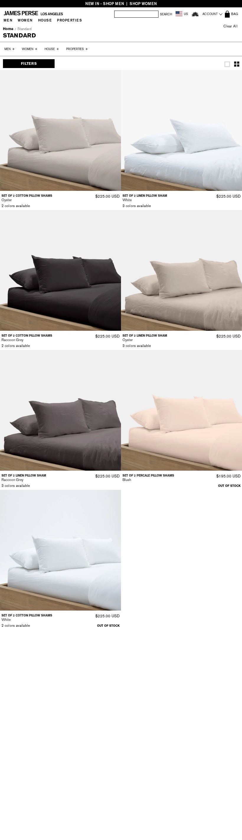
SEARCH (166, 14)
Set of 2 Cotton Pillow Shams (26, 615)
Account (210, 14)
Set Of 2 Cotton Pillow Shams (26, 196)
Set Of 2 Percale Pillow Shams (148, 475)
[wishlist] (195, 14)
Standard (24, 29)
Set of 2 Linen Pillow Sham (144, 196)
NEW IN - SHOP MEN (104, 3)
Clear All (230, 26)
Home (8, 29)
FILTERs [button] (29, 63)
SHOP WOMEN (143, 3)
